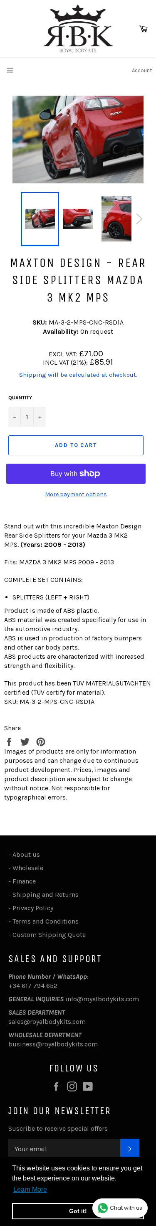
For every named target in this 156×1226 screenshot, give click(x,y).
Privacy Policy (32, 908)
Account (142, 70)
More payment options (76, 494)
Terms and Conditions (45, 921)
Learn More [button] (30, 1189)
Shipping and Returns (45, 895)
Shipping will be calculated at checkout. (78, 374)
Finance (24, 881)
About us (26, 854)
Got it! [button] (78, 1211)
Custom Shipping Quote (49, 935)
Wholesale (29, 868)
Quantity (20, 398)
